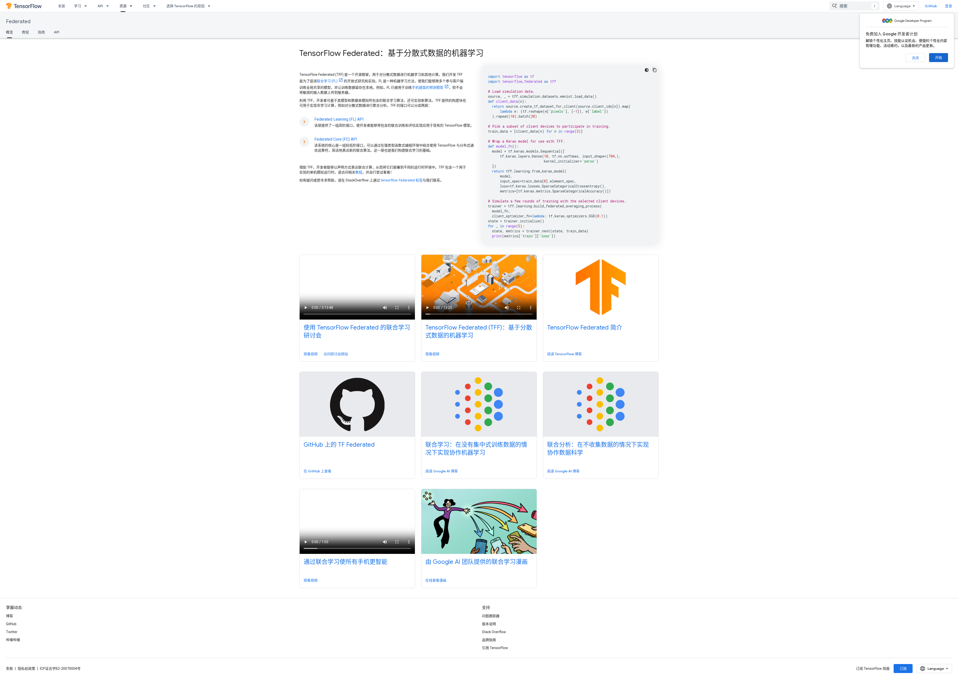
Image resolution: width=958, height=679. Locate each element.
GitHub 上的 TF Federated (339, 444)
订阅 (903, 668)
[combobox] (854, 5)
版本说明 (489, 624)
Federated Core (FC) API (335, 139)
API (100, 6)
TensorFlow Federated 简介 (584, 327)
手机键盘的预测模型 (427, 87)
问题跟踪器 (490, 616)
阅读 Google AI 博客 (441, 471)
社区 (146, 6)
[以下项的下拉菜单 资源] (132, 6)
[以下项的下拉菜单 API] (109, 6)
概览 (9, 32)
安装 (61, 6)
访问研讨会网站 (336, 354)
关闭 (915, 58)
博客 (9, 616)
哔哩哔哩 (13, 640)
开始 (938, 57)
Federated (18, 21)
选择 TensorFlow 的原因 (185, 6)
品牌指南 (489, 640)
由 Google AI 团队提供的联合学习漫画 (476, 562)
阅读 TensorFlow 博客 (564, 354)
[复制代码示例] (655, 70)
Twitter (11, 632)
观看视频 (311, 354)
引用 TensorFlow (495, 648)
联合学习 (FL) (327, 81)
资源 (123, 6)
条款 (9, 669)
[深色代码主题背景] (647, 70)
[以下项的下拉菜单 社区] (156, 6)
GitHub (931, 6)
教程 (25, 32)
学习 (77, 6)
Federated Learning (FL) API (339, 119)
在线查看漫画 (435, 580)
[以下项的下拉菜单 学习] (87, 6)
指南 (41, 32)
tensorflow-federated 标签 (402, 180)
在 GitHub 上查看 (317, 471)
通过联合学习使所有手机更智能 (345, 562)
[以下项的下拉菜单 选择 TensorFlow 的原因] (211, 6)
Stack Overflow (494, 632)
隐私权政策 (26, 669)
